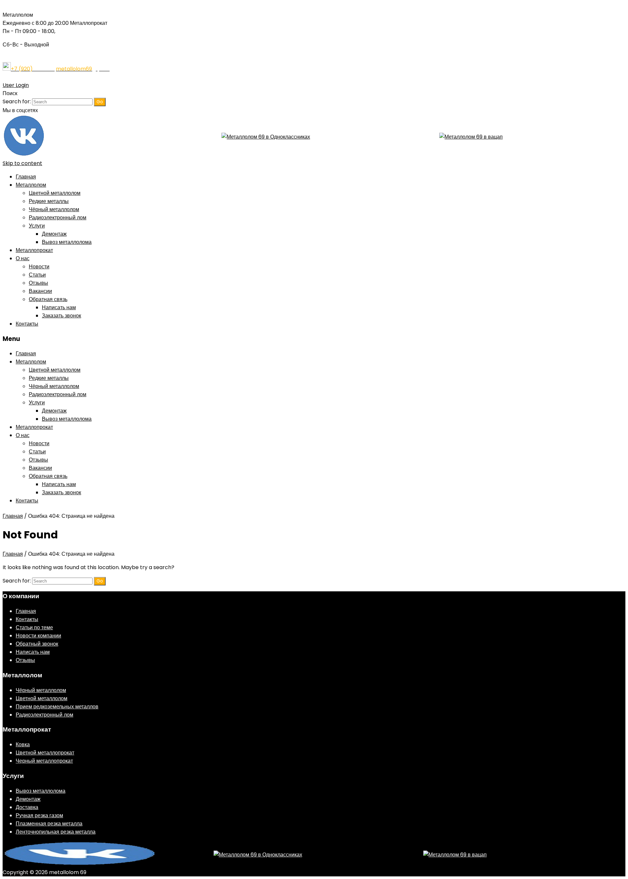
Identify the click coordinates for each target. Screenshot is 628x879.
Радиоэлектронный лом (57, 217)
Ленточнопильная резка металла (56, 832)
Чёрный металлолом (54, 209)
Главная (26, 176)
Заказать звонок (61, 315)
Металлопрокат (34, 250)
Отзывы (38, 283)
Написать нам (59, 307)
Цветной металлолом (54, 193)
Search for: (17, 101)
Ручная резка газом (39, 815)
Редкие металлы (49, 201)
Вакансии (40, 291)
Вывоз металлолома (67, 242)
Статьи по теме (34, 627)
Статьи (37, 275)
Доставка (27, 807)
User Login (16, 85)
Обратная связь (48, 299)
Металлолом (31, 185)
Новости (39, 266)
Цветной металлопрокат (45, 752)
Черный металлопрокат (44, 761)
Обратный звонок (37, 644)
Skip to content (22, 163)
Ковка (23, 744)
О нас (22, 258)
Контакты (27, 324)
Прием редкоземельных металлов (57, 706)
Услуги (37, 225)
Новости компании (38, 635)
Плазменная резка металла (49, 823)
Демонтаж (54, 234)
